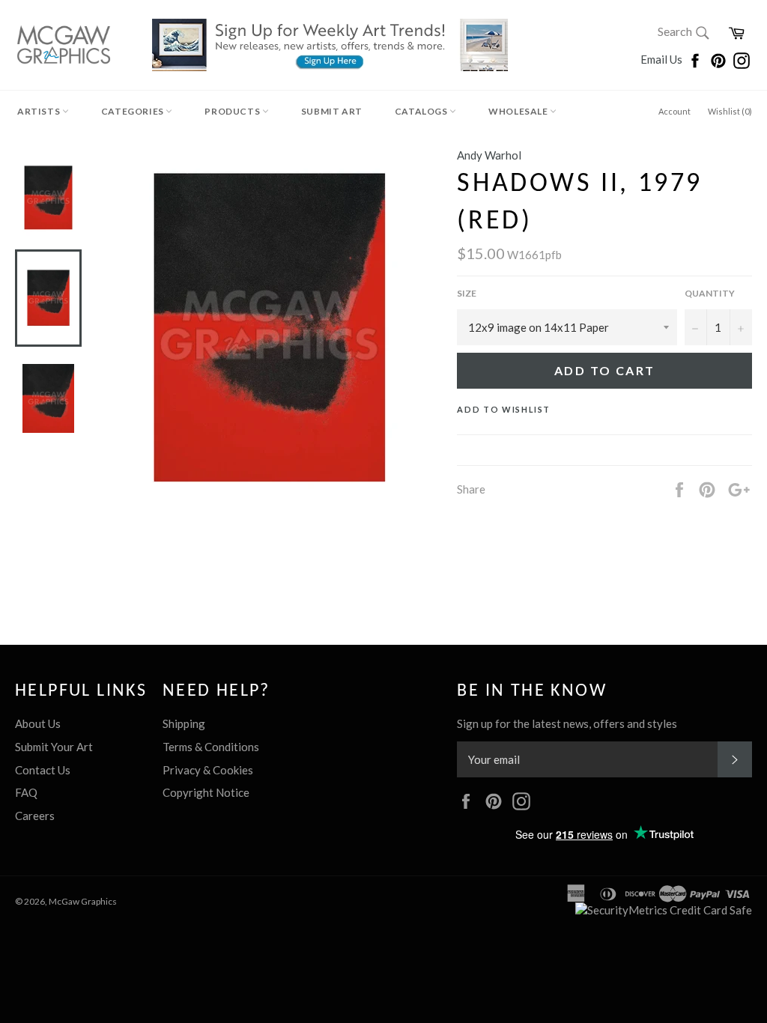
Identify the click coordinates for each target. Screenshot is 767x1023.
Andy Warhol (489, 155)
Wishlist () (730, 111)
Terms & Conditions (211, 746)
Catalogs (422, 111)
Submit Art (332, 111)
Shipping (184, 723)
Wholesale (519, 111)
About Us (38, 723)
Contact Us (42, 770)
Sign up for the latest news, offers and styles (567, 723)
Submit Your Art (54, 746)
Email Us (662, 59)
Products (232, 111)
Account (674, 111)
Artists (39, 111)
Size (466, 293)
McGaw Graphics (83, 901)
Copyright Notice (206, 792)
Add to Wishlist (504, 409)
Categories (133, 111)
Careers (35, 815)
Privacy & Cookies (208, 770)
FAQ (26, 792)
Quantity (710, 293)
